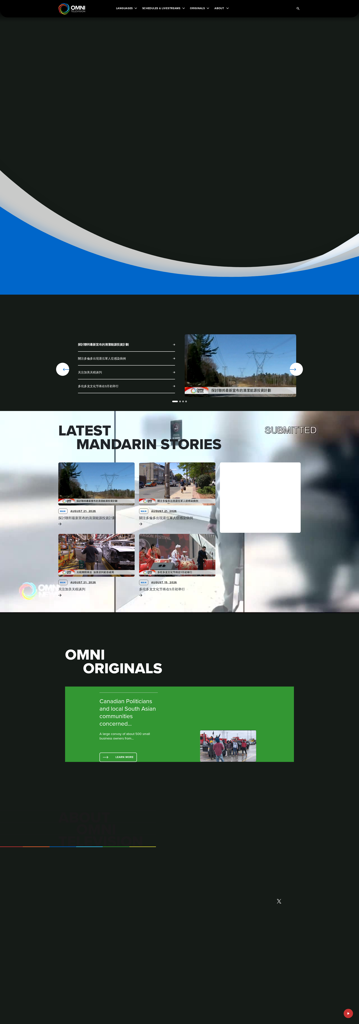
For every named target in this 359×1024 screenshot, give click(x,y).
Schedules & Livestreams (161, 8)
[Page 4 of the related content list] (186, 401)
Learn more (125, 757)
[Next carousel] (284, 369)
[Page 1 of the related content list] (175, 401)
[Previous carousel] (62, 369)
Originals (197, 8)
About (219, 8)
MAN (63, 511)
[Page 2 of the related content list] (180, 401)
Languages (124, 8)
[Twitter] (279, 901)
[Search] (298, 8)
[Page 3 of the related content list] (183, 401)
